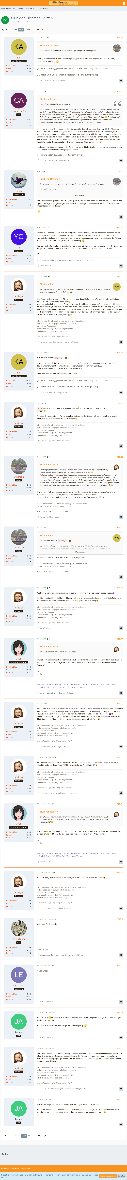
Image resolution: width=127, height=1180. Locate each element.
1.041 (37, 29)
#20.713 (120, 757)
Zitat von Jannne (48, 99)
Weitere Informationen (108, 1176)
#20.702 (120, 91)
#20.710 (120, 588)
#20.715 (120, 872)
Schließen (121, 1176)
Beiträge (9, 72)
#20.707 (120, 403)
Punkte (8, 69)
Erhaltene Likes (11, 66)
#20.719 (120, 1048)
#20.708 (120, 457)
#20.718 (120, 1012)
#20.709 (120, 527)
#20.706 (120, 353)
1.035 (15, 29)
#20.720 (120, 1099)
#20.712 (120, 703)
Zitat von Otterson (50, 45)
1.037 (27, 29)
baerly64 (17, 21)
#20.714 (120, 804)
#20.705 (120, 276)
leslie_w (59, 358)
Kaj (41, 408)
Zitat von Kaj (46, 284)
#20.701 (120, 38)
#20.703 (120, 171)
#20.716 (120, 919)
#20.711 (120, 639)
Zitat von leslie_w (49, 464)
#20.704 (120, 227)
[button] (3, 3)
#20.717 (120, 966)
